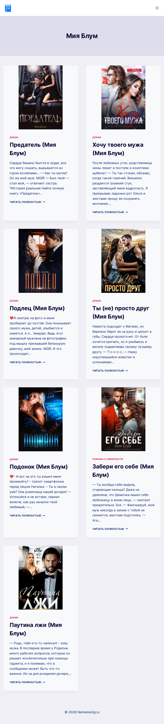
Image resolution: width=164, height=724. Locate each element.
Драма (14, 137)
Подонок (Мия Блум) (39, 466)
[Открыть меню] (157, 8)
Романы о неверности (107, 459)
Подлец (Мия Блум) (37, 308)
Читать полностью (27, 202)
